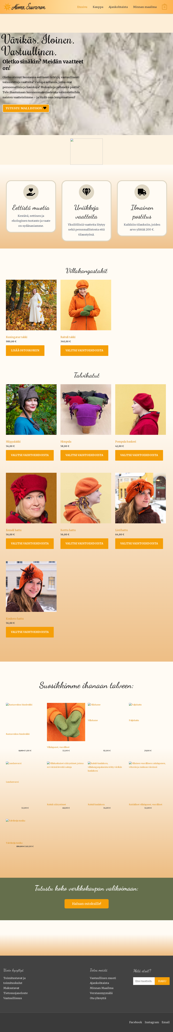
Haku (162, 981)
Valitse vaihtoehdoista (84, 350)
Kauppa (98, 7)
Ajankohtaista (118, 7)
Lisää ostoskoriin (25, 350)
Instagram (152, 1022)
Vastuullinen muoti (103, 978)
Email (166, 1022)
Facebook (135, 1022)
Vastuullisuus (12, 998)
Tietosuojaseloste (15, 993)
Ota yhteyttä (98, 998)
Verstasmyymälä (101, 993)
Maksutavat (11, 988)
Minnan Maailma (101, 988)
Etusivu (82, 7)
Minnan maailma (145, 7)
